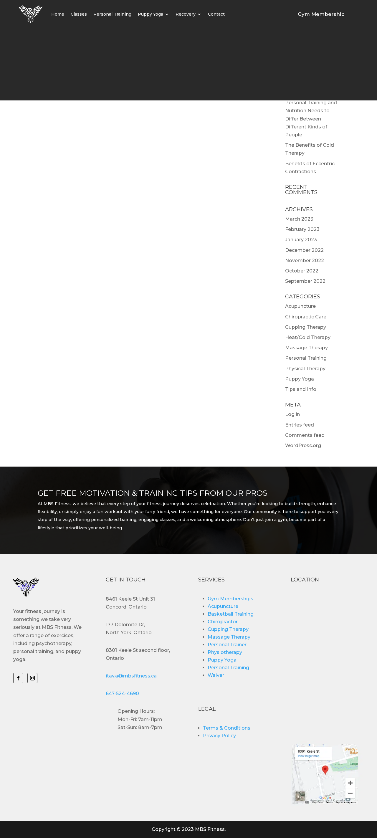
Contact (216, 14)
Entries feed (299, 425)
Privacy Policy (219, 735)
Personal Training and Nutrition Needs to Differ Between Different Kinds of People (311, 119)
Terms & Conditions (226, 728)
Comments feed (305, 435)
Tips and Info (300, 389)
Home (57, 14)
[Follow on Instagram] (32, 678)
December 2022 (304, 250)
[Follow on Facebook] (18, 678)
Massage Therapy (306, 348)
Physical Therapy (305, 368)
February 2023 (302, 229)
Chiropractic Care (305, 317)
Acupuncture (300, 306)
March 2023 (299, 219)
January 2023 (301, 239)
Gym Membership (321, 14)
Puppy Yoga (150, 14)
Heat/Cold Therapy (307, 337)
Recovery (186, 14)
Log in (292, 414)
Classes (79, 14)
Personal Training (112, 14)
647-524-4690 (122, 693)
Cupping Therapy (305, 327)
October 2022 (301, 271)
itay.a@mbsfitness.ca (131, 676)
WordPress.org (303, 445)
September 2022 (305, 281)
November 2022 (304, 260)
